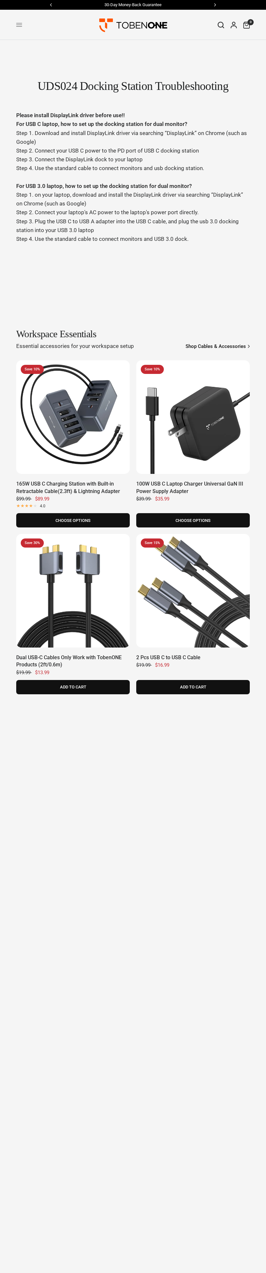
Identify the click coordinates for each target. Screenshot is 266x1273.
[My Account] (233, 25)
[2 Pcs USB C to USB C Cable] (193, 591)
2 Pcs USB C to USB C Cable (168, 657)
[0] (245, 25)
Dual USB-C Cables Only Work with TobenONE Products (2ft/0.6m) (69, 661)
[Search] (220, 25)
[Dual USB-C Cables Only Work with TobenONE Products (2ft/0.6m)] (73, 591)
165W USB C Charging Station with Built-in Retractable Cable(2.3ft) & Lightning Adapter (68, 487)
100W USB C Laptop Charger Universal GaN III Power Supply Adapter (189, 487)
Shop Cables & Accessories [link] (216, 346)
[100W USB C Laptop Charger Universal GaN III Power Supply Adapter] (193, 417)
